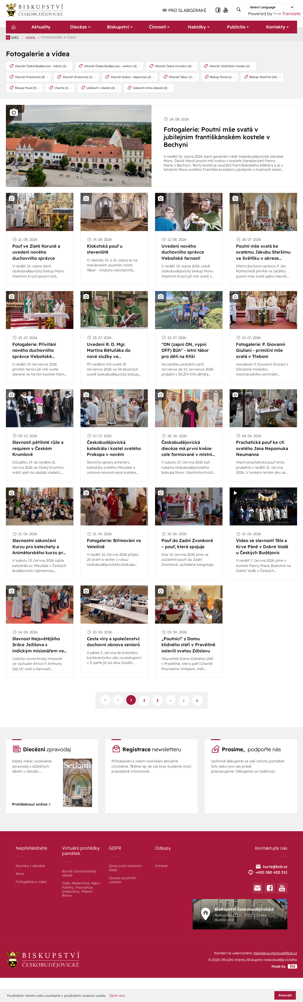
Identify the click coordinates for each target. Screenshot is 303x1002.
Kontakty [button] (275, 27)
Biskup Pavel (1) (221, 77)
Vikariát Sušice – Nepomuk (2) (131, 77)
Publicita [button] (236, 27)
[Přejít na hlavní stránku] (34, 10)
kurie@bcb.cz (275, 866)
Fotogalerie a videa (31, 882)
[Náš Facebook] (218, 10)
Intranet (161, 866)
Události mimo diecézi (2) (150, 88)
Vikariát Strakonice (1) (77, 77)
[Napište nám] (257, 888)
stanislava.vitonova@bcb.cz (275, 953)
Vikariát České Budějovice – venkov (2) (110, 66)
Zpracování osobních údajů (125, 868)
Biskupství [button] (118, 27)
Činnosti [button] (157, 27)
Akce (20, 874)
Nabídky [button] (197, 27)
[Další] (183, 700)
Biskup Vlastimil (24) (263, 77)
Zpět (15, 37)
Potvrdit (285, 995)
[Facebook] (270, 888)
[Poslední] (197, 700)
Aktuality (40, 27)
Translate (291, 13)
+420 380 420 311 (271, 872)
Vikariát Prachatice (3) (30, 77)
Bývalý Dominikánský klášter (79, 873)
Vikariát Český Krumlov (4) (173, 66)
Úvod (31, 37)
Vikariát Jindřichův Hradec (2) (229, 66)
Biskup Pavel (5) (26, 88)
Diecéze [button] (78, 27)
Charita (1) (61, 88)
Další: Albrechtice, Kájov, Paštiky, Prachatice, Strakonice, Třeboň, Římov (81, 889)
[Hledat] (239, 10)
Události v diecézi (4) (100, 88)
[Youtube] (282, 888)
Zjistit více (117, 995)
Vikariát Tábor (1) (180, 77)
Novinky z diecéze (30, 866)
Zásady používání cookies (122, 880)
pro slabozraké (186, 10)
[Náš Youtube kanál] (226, 10)
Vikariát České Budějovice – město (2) (40, 66)
